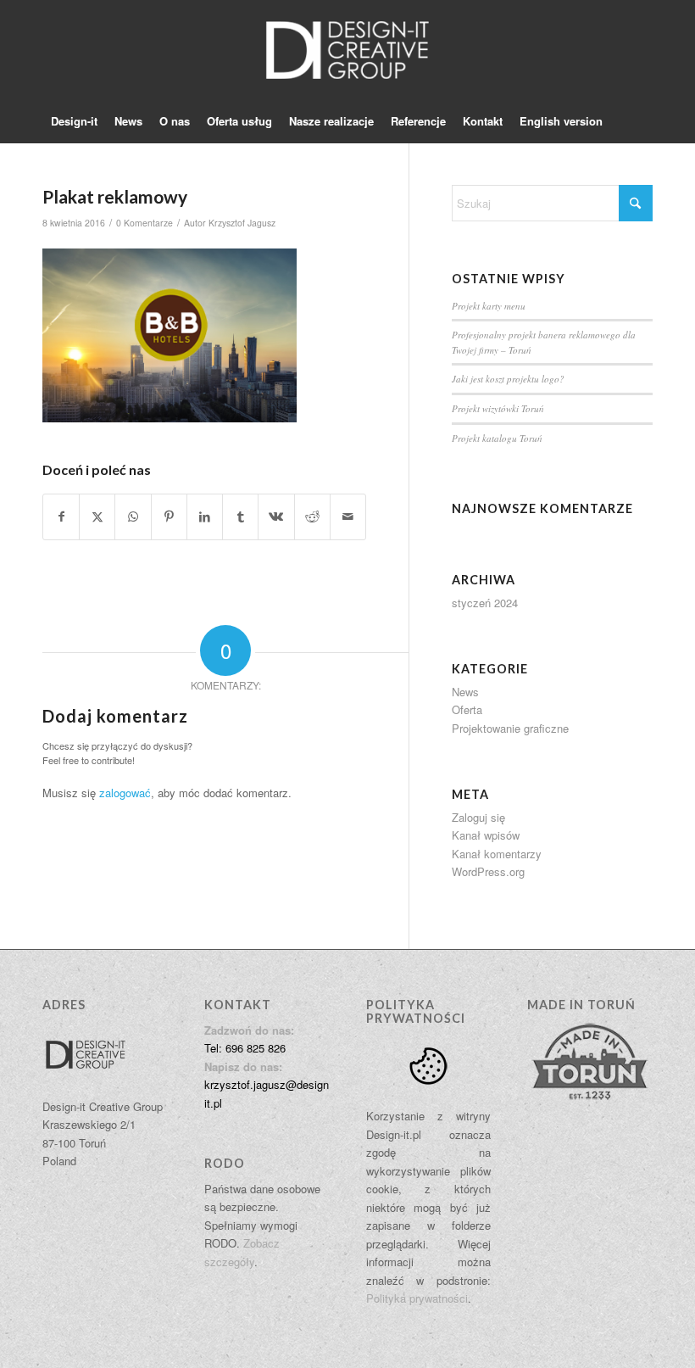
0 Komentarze (144, 222)
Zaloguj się (478, 817)
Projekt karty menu (488, 305)
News (465, 692)
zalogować (125, 793)
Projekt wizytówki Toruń (498, 408)
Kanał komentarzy (497, 854)
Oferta (467, 709)
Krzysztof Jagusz (241, 222)
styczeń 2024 (485, 603)
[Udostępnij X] (97, 516)
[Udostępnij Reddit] (312, 516)
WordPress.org (488, 871)
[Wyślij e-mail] (348, 516)
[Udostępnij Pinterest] (169, 516)
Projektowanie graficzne (510, 728)
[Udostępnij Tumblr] (240, 516)
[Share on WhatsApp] (132, 516)
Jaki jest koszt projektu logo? (508, 378)
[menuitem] (74, 121)
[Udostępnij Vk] (276, 516)
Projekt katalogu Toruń (497, 438)
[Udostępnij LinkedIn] (204, 516)
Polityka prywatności (417, 1298)
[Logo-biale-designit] (347, 50)
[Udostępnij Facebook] (61, 516)
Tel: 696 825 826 (245, 1048)
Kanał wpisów (486, 835)
